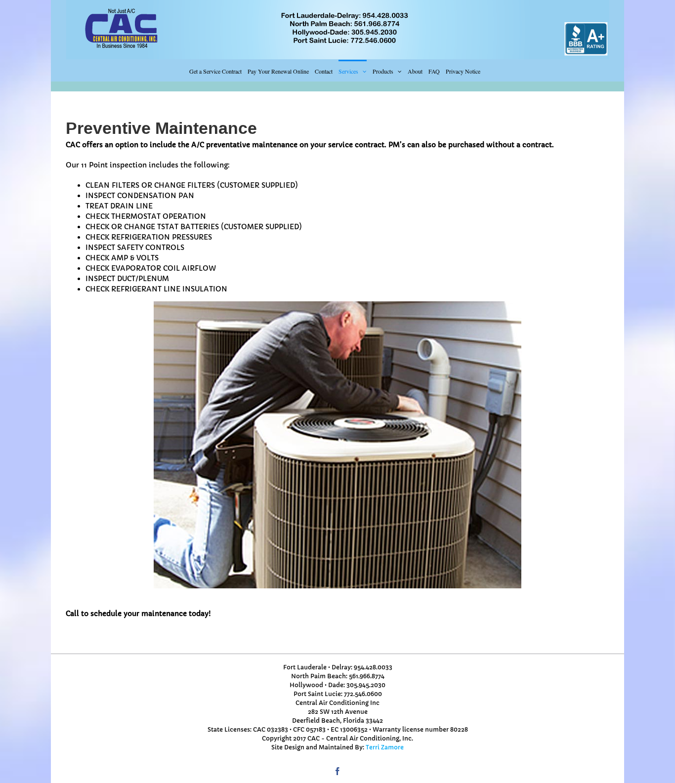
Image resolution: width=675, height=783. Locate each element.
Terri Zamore (385, 747)
